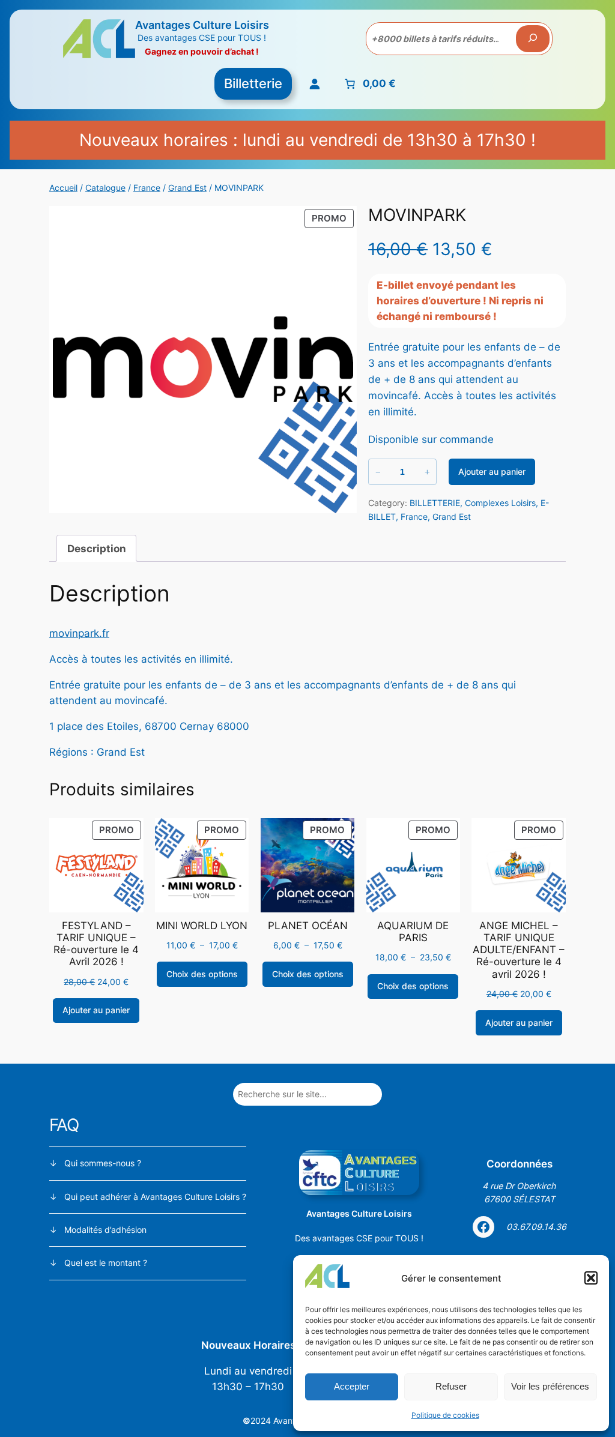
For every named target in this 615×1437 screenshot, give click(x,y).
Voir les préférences (550, 1386)
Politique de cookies (445, 1415)
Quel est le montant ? (105, 1263)
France (146, 187)
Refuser (451, 1386)
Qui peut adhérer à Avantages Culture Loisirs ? (155, 1196)
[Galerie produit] (203, 359)
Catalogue (105, 187)
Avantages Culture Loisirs (202, 25)
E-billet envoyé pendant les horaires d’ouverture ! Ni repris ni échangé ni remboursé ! (460, 300)
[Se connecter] (315, 83)
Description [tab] (96, 549)
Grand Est (187, 187)
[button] (591, 1278)
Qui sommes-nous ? (102, 1163)
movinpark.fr (79, 633)
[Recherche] (533, 39)
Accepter (351, 1386)
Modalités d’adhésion (105, 1230)
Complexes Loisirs (500, 503)
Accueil (63, 187)
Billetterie (253, 83)
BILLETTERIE (435, 503)
